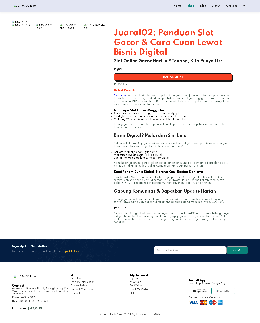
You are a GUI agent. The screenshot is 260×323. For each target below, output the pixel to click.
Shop (190, 6)
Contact (231, 6)
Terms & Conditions (82, 289)
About (216, 6)
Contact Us (77, 293)
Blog (203, 6)
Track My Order (139, 289)
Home (177, 6)
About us (76, 278)
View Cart (136, 282)
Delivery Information (82, 282)
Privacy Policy (79, 286)
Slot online (120, 95)
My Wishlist (136, 286)
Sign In (134, 278)
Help (132, 293)
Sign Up (237, 250)
